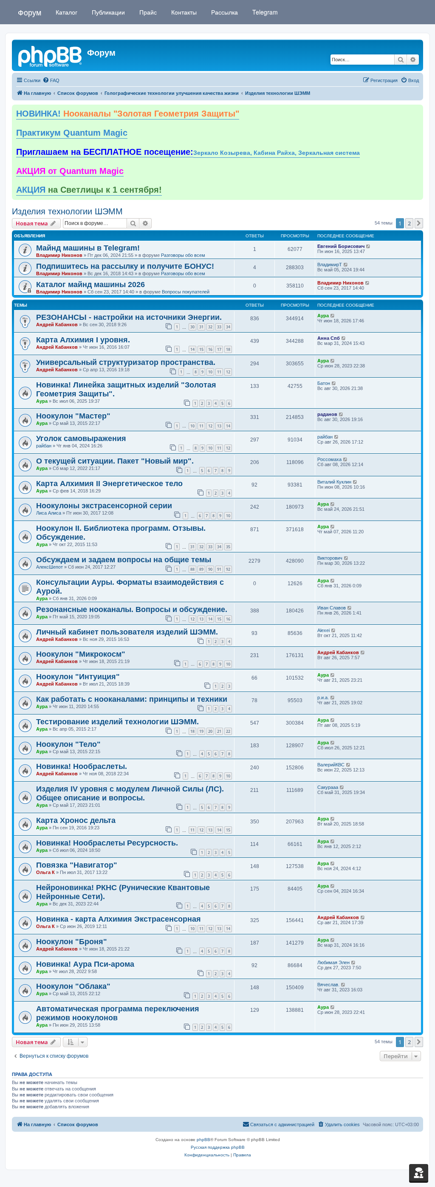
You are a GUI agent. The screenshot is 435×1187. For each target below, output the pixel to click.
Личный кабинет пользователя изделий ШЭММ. (127, 632)
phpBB (203, 1139)
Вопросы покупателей (185, 291)
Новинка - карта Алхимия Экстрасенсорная (118, 919)
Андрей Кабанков (57, 324)
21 (219, 731)
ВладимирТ (329, 264)
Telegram (264, 12)
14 (192, 349)
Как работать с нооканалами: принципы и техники (131, 699)
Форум (29, 11)
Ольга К (45, 872)
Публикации (107, 12)
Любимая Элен (333, 962)
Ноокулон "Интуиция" (78, 676)
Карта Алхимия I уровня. (83, 340)
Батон (323, 383)
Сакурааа (327, 787)
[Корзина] (418, 1172)
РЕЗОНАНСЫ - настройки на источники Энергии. (129, 317)
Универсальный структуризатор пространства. (125, 362)
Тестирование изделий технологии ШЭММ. (117, 721)
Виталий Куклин (334, 481)
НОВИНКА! (127, 113)
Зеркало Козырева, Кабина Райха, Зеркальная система (276, 153)
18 (228, 349)
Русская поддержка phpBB (218, 1147)
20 (210, 731)
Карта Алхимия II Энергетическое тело (109, 483)
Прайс (147, 12)
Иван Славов (331, 607)
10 (210, 372)
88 (192, 569)
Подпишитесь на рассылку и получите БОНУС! (125, 266)
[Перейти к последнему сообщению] (368, 246)
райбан (43, 445)
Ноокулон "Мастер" (73, 416)
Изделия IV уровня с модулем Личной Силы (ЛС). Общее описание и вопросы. (130, 793)
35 (228, 546)
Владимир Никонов (59, 255)
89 (201, 569)
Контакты (183, 12)
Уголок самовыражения (81, 438)
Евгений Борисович (340, 246)
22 (228, 731)
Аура (323, 315)
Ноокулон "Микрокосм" (80, 654)
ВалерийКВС (331, 764)
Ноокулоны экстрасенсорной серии (104, 505)
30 (192, 327)
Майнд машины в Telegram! (88, 248)
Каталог (65, 12)
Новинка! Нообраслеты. (81, 766)
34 (228, 327)
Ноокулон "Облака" (73, 986)
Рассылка (223, 12)
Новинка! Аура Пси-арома (85, 964)
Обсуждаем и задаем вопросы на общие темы (123, 559)
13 (219, 426)
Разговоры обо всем (183, 255)
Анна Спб (328, 338)
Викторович (329, 558)
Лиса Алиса (48, 512)
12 (228, 372)
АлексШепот (49, 566)
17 (219, 349)
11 (219, 372)
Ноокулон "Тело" (68, 744)
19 (201, 731)
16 (210, 349)
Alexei (323, 630)
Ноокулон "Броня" (71, 941)
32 (210, 327)
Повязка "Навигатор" (76, 865)
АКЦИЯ (89, 189)
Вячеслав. (328, 984)
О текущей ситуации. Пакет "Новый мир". (115, 461)
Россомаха (329, 459)
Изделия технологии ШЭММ (67, 211)
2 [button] (409, 223)
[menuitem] (50, 80)
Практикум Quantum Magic (71, 132)
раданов (327, 414)
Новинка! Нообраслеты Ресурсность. (107, 843)
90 (210, 569)
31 (201, 327)
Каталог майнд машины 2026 (90, 284)
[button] (419, 223)
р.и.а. (323, 697)
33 (219, 327)
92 (228, 569)
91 (219, 569)
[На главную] (50, 55)
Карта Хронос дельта (76, 820)
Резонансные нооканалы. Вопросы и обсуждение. (131, 609)
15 (201, 349)
